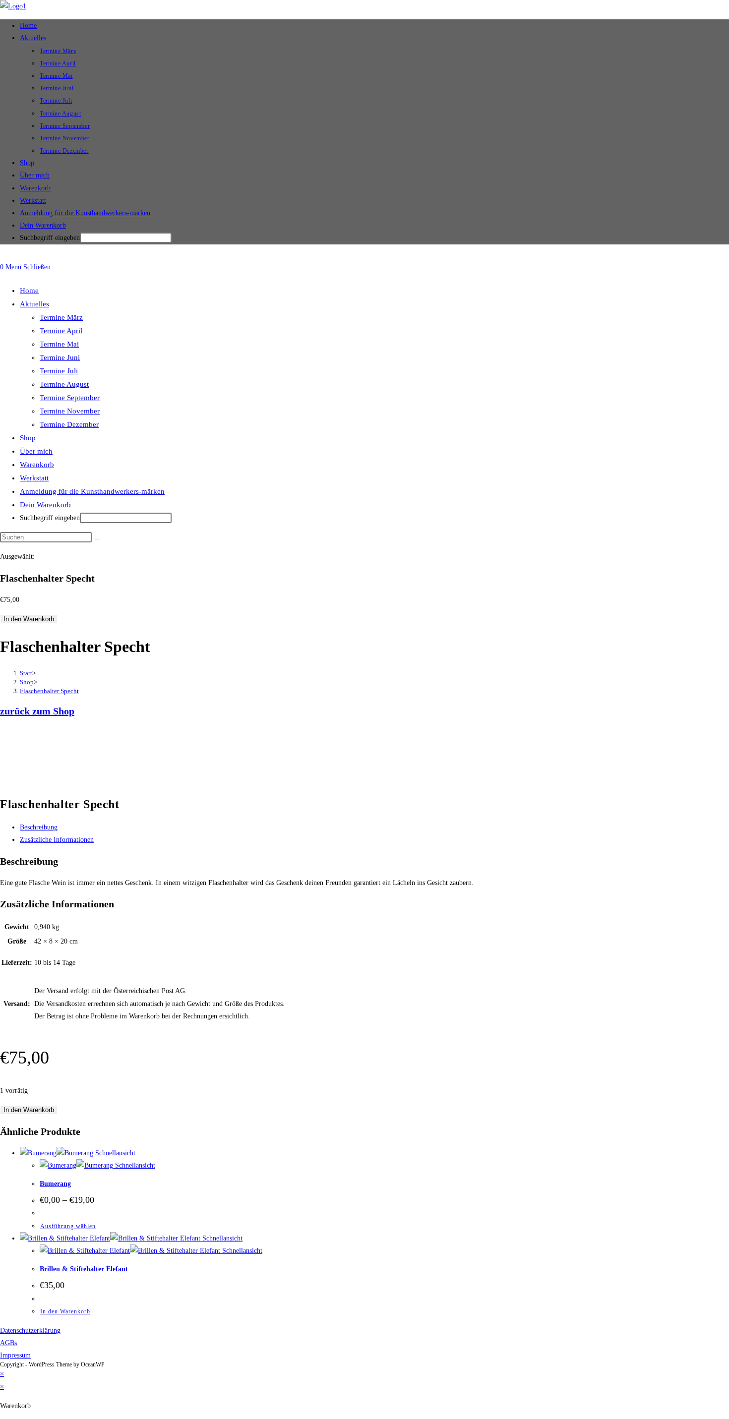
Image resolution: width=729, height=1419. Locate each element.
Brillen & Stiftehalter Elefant (84, 1269)
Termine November (70, 411)
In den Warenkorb (28, 619)
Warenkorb (37, 465)
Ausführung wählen (68, 1226)
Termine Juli (59, 371)
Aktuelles (34, 304)
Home (29, 291)
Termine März (61, 317)
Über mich (36, 451)
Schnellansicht (114, 1153)
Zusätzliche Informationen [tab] (57, 839)
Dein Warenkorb (43, 225)
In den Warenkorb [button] (65, 1311)
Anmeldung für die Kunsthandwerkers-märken (92, 491)
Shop (28, 438)
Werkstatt (34, 478)
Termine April (61, 331)
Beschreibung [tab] (39, 827)
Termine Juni (60, 357)
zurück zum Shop (37, 711)
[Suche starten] (97, 539)
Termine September (70, 398)
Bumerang (55, 1183)
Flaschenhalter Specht (49, 691)
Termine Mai (59, 344)
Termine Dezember (69, 424)
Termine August (64, 384)
